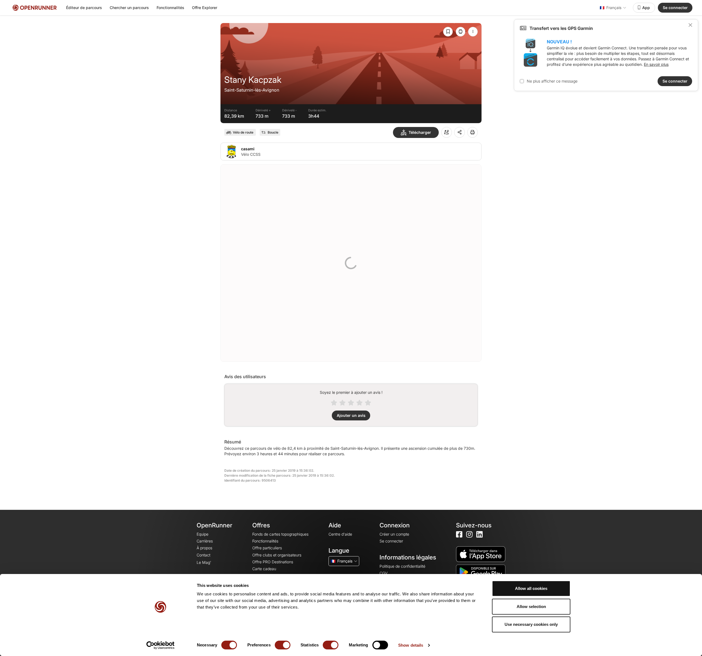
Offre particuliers (267, 547)
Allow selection (531, 606)
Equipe (202, 534)
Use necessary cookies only (531, 624)
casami (247, 148)
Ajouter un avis (351, 415)
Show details (410, 645)
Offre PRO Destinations (272, 561)
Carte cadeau (264, 568)
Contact (203, 555)
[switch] (282, 645)
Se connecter (675, 7)
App (646, 7)
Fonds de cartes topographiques (280, 534)
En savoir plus (656, 64)
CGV (383, 573)
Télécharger (420, 132)
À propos (204, 547)
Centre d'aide (340, 534)
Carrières (205, 541)
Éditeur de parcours (84, 7)
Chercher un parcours (129, 7)
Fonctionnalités (170, 7)
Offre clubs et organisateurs (276, 555)
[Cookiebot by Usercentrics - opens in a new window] (161, 645)
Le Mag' (204, 562)
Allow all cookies (531, 588)
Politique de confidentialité (402, 566)
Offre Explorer (204, 7)
